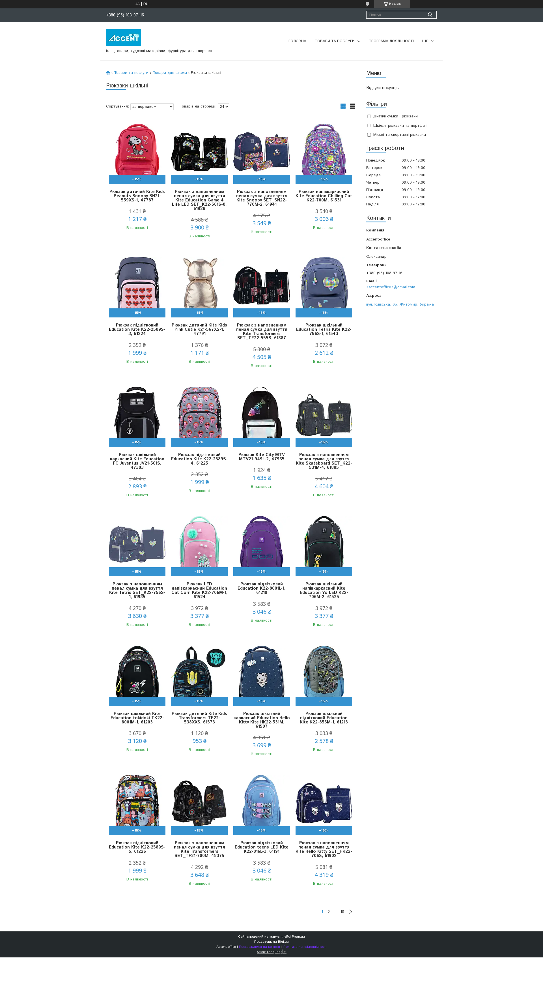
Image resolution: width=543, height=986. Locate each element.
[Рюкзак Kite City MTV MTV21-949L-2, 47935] (261, 415)
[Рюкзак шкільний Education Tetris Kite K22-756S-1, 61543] (324, 285)
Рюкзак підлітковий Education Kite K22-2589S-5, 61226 (137, 847)
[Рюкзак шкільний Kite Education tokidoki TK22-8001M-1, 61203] (137, 674)
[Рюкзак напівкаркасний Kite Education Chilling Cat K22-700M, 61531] (324, 152)
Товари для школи (170, 73)
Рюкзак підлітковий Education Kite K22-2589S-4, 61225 (199, 459)
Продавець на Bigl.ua (271, 941)
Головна (297, 41)
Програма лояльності (391, 41)
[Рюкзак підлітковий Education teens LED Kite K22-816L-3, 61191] (261, 803)
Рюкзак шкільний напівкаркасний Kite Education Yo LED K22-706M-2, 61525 (324, 590)
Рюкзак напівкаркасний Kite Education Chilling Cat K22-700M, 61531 (324, 196)
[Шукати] (430, 14)
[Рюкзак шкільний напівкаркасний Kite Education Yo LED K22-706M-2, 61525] (324, 544)
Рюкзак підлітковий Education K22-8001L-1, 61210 (262, 588)
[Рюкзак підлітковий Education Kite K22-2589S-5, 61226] (137, 803)
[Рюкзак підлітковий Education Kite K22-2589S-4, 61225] (199, 415)
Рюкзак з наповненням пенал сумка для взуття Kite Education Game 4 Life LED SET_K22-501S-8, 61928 (199, 200)
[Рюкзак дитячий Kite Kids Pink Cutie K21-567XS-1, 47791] (199, 285)
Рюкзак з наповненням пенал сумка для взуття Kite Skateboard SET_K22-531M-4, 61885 (324, 461)
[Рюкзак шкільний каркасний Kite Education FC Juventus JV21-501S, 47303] (137, 415)
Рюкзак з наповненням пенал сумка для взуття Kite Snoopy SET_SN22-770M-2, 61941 (261, 198)
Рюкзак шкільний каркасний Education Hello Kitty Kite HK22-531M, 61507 (262, 720)
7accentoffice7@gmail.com (390, 287)
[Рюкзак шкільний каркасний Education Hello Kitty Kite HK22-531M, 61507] (261, 674)
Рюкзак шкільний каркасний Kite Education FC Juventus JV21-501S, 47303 (137, 461)
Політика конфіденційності (305, 946)
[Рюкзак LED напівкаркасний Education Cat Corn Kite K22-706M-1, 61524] (199, 544)
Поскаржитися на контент (259, 946)
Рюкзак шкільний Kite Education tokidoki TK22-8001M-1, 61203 (137, 718)
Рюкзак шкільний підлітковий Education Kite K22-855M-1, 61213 (324, 718)
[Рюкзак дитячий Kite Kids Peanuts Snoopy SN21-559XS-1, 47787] (137, 152)
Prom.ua (298, 936)
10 (342, 912)
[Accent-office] (123, 37)
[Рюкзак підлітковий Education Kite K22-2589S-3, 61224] (137, 285)
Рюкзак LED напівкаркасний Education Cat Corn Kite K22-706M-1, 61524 (199, 590)
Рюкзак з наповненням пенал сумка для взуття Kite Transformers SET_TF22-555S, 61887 (261, 331)
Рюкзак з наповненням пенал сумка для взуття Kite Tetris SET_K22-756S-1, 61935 (137, 590)
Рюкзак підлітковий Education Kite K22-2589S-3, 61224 (137, 329)
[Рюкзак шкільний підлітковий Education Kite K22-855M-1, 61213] (324, 674)
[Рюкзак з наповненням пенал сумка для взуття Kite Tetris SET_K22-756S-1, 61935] (137, 544)
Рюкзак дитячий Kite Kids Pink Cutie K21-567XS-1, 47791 (199, 329)
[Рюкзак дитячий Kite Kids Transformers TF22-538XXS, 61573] (199, 674)
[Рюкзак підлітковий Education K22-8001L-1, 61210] (261, 544)
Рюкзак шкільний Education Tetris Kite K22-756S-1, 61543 (324, 329)
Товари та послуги (335, 41)
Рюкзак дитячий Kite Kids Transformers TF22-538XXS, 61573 (199, 718)
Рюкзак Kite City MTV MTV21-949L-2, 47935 (261, 457)
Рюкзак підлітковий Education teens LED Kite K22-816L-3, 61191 (261, 847)
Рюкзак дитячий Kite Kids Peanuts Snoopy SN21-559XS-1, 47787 (137, 196)
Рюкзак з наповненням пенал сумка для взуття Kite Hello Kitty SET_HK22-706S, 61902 (324, 849)
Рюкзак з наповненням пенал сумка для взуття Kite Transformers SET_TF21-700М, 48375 (199, 849)
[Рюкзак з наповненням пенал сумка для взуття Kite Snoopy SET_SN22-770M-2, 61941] (261, 152)
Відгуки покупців (382, 88)
